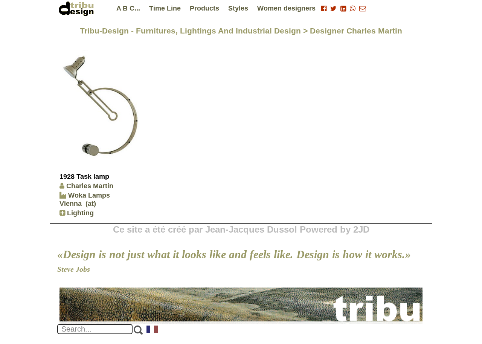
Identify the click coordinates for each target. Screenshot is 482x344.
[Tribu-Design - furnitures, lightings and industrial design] (77, 8)
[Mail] (362, 8)
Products (204, 8)
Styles (238, 8)
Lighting (79, 213)
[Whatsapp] (352, 8)
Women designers (286, 8)
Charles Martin (89, 186)
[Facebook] (323, 8)
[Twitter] (333, 8)
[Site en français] (152, 330)
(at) (90, 203)
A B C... (128, 8)
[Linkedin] (343, 8)
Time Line (165, 8)
